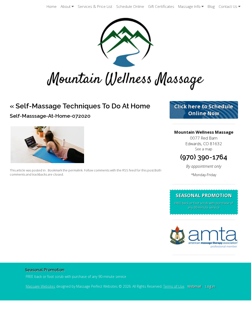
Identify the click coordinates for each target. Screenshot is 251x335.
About (66, 6)
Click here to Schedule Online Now (203, 110)
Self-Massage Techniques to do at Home (80, 106)
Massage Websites (40, 286)
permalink (75, 170)
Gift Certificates (161, 6)
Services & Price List (95, 6)
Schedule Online (130, 6)
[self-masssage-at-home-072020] (47, 161)
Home (52, 6)
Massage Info (189, 6)
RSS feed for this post (138, 170)
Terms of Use (173, 286)
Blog (211, 6)
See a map (203, 149)
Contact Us (228, 6)
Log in (210, 286)
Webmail (194, 286)
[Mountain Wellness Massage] (125, 53)
